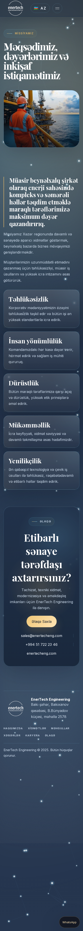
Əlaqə (50, 735)
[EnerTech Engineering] (15, 8)
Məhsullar (60, 728)
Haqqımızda (13, 728)
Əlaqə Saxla (42, 621)
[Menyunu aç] (57, 8)
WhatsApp (69, 922)
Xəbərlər (12, 735)
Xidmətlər (37, 728)
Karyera (32, 735)
